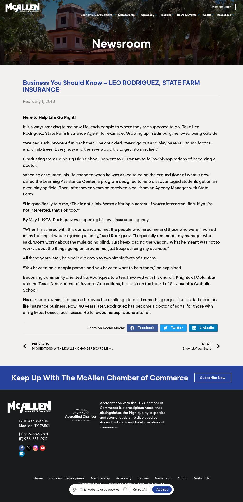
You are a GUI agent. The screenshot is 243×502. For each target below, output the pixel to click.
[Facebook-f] (22, 448)
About (182, 478)
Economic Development (67, 478)
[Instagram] (35, 448)
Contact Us (201, 478)
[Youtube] (42, 448)
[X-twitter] (29, 448)
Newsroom (163, 478)
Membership (100, 478)
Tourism (143, 478)
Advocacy (123, 478)
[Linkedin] (22, 454)
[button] (142, 328)
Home (38, 478)
